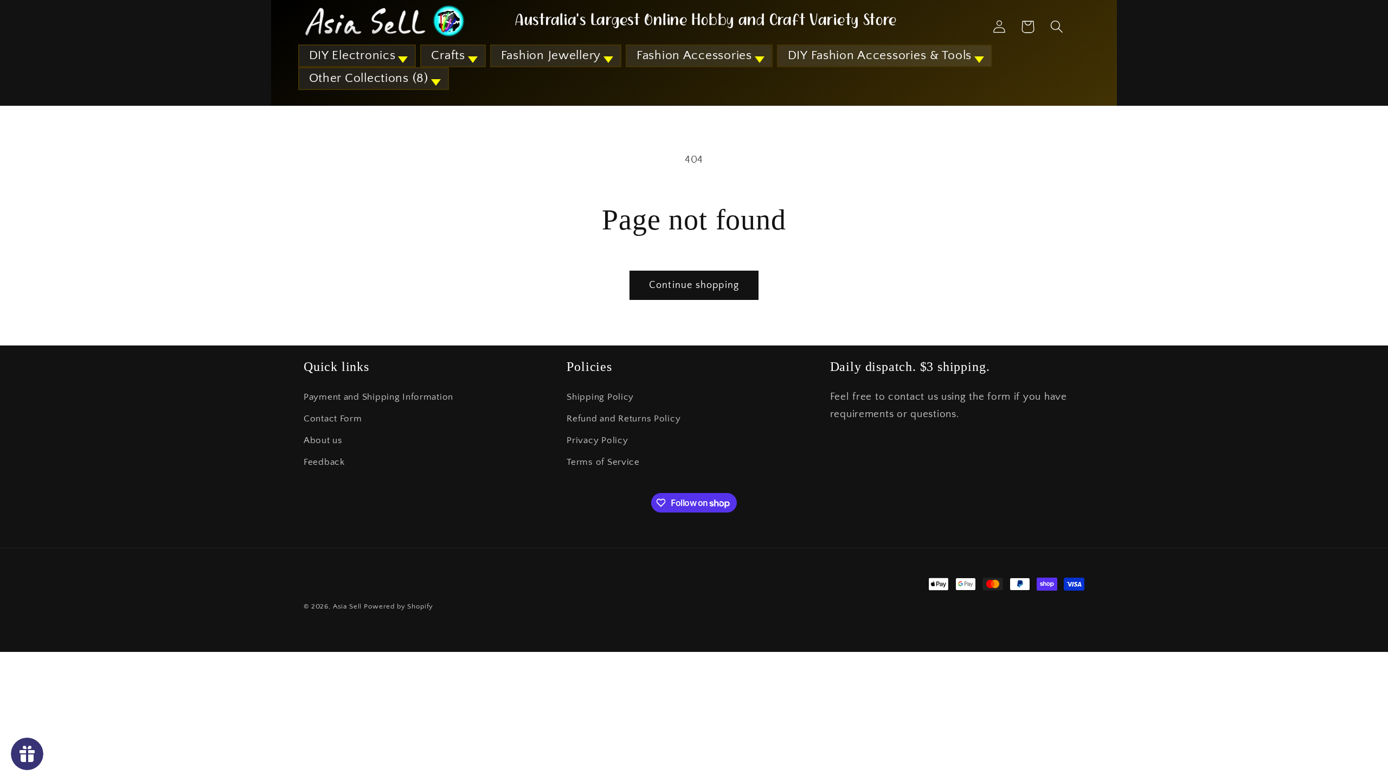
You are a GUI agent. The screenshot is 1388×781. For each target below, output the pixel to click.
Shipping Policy (600, 397)
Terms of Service (603, 462)
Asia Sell (347, 606)
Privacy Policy (597, 440)
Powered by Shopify (398, 606)
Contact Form (333, 419)
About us (323, 440)
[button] (357, 55)
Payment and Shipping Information (378, 397)
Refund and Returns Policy (623, 419)
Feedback (324, 462)
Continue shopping (694, 285)
